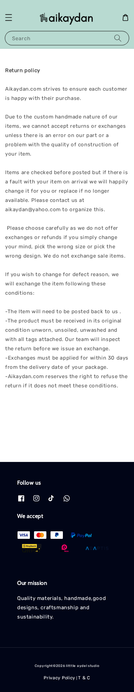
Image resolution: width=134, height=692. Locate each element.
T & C (84, 677)
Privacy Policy (59, 677)
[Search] (118, 38)
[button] (8, 17)
